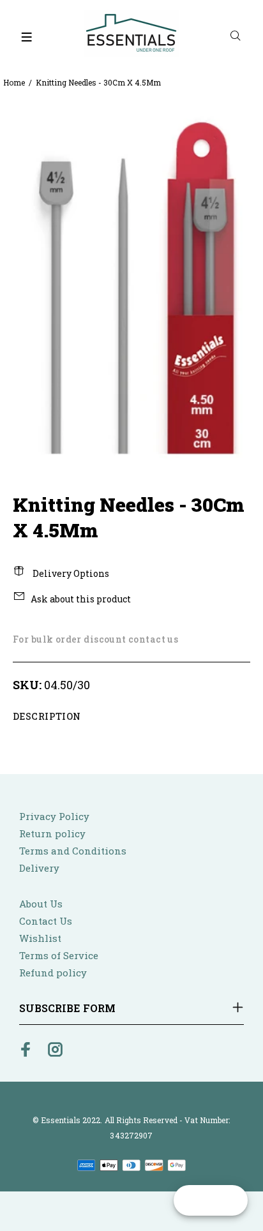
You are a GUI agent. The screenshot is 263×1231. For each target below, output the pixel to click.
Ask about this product (81, 599)
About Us (41, 903)
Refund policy (53, 972)
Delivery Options (70, 573)
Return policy (52, 833)
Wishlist (40, 938)
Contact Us (45, 920)
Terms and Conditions (72, 850)
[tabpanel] (131, 281)
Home (14, 82)
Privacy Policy (54, 816)
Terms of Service (58, 955)
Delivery (39, 868)
